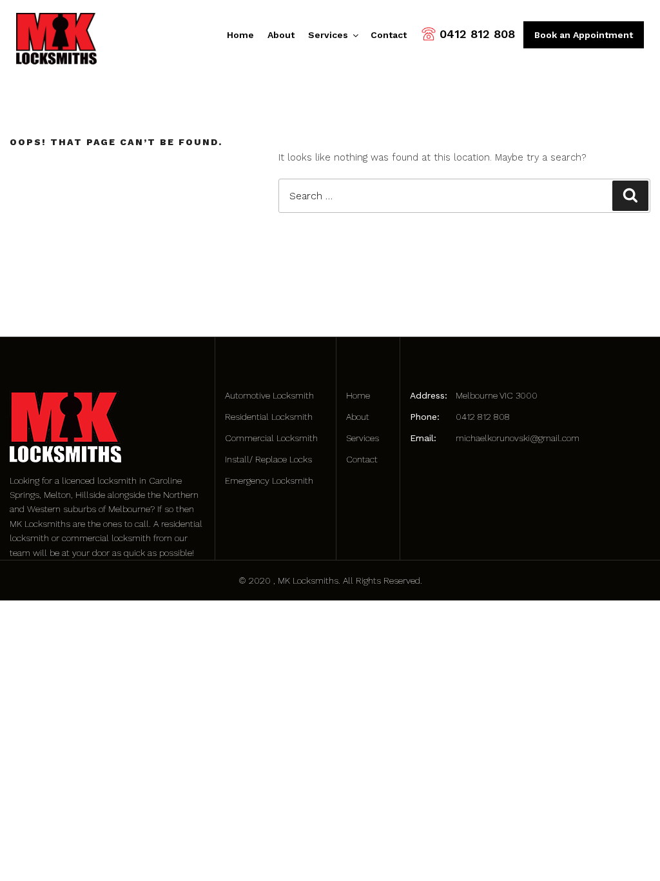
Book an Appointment (583, 35)
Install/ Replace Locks (268, 459)
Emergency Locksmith (269, 480)
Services (328, 35)
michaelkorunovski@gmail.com (517, 437)
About (281, 35)
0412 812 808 (477, 34)
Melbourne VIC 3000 (497, 395)
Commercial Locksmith (271, 437)
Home (240, 35)
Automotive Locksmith (269, 395)
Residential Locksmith (269, 416)
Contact (389, 35)
